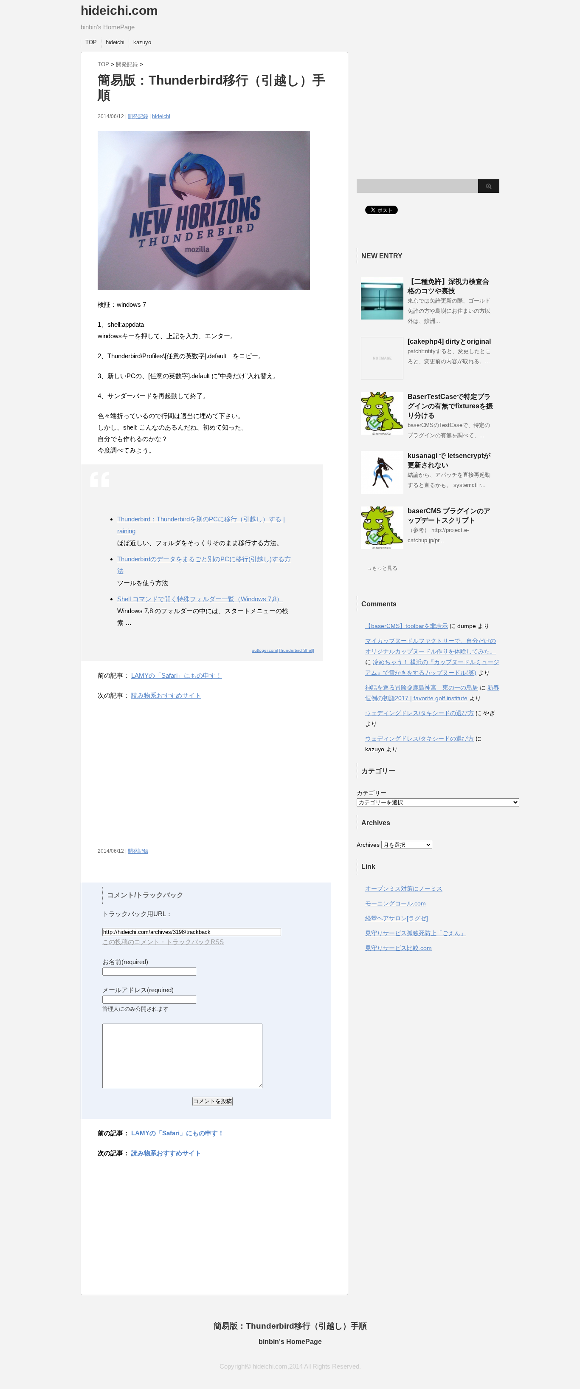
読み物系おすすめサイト (166, 695)
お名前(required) (125, 961)
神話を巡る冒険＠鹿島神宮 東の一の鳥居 (421, 687)
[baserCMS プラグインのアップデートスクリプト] (382, 545)
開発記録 (127, 64)
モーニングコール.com (395, 903)
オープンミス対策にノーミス (403, 888)
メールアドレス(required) (138, 989)
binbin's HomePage (290, 1341)
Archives (368, 844)
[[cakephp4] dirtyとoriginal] (382, 376)
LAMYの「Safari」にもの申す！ (176, 675)
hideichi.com (119, 10)
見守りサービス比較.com (398, 948)
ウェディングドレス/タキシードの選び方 (419, 713)
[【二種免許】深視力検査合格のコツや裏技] (382, 316)
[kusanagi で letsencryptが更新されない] (382, 490)
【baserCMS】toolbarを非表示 (406, 625)
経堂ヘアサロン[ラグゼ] (396, 918)
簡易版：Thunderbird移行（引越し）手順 (290, 1325)
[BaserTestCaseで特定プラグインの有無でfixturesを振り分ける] (382, 431)
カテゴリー (371, 792)
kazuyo (142, 42)
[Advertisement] (169, 777)
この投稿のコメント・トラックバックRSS (163, 941)
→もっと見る (382, 568)
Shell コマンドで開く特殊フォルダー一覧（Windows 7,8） (200, 599)
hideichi (115, 42)
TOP (91, 42)
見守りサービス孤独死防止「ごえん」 (415, 933)
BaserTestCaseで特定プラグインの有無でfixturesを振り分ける (450, 406)
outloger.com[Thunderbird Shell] (283, 650)
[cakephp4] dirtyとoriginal (449, 341)
